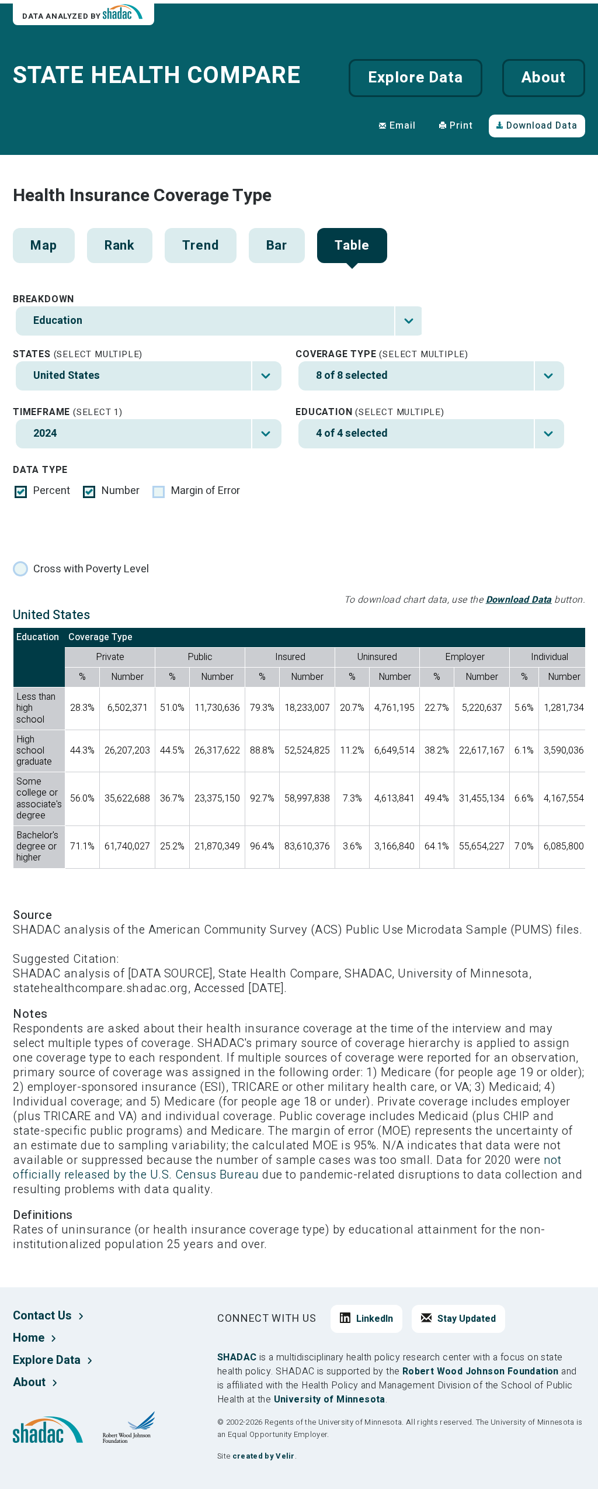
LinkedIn (374, 1319)
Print (461, 126)
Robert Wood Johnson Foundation (480, 1371)
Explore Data (415, 78)
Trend (200, 245)
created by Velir (263, 1456)
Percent (51, 491)
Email (403, 126)
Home (28, 1337)
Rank (120, 245)
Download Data (542, 126)
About (543, 78)
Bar (277, 245)
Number (121, 491)
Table (352, 245)
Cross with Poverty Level (91, 569)
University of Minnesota (329, 1400)
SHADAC (236, 1357)
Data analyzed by (62, 16)
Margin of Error (205, 491)
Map (43, 245)
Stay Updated (466, 1319)
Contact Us (42, 1315)
